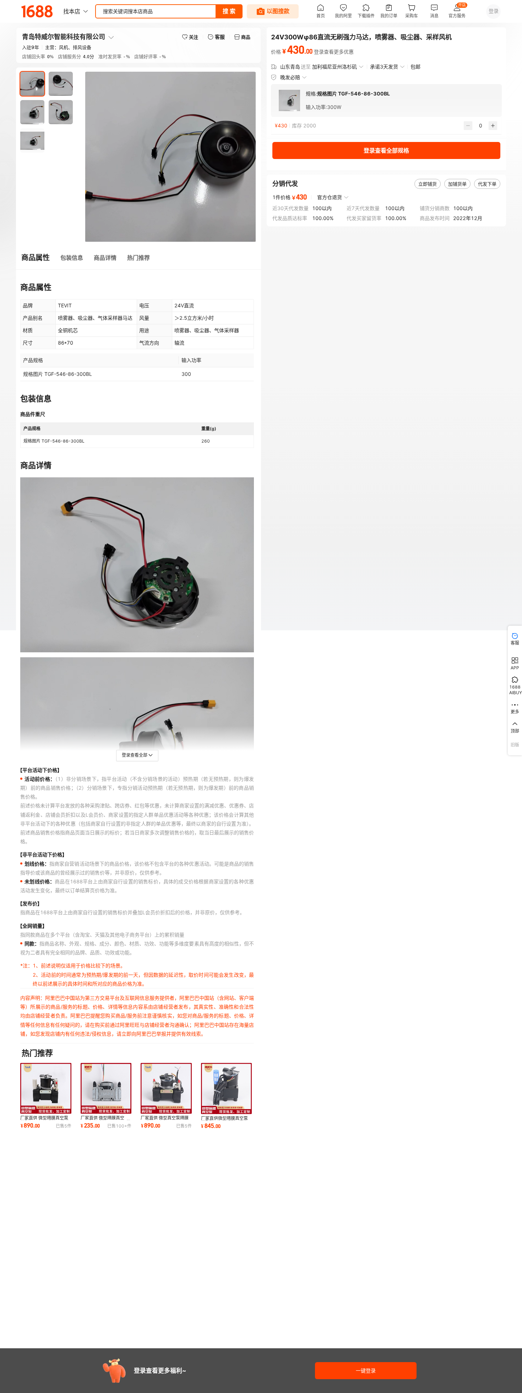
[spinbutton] (480, 126)
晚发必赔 (290, 77)
